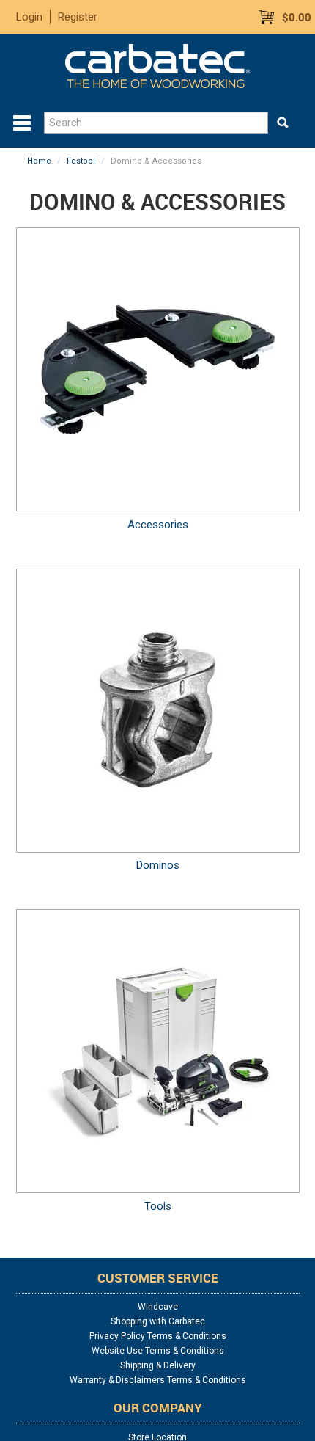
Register (77, 16)
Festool (81, 161)
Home (39, 161)
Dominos (157, 865)
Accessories (157, 524)
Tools (157, 1206)
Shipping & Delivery (158, 1365)
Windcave (158, 1307)
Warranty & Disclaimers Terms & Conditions (158, 1380)
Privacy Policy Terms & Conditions (157, 1336)
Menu (22, 123)
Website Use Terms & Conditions (158, 1351)
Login (29, 16)
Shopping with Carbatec (158, 1321)
